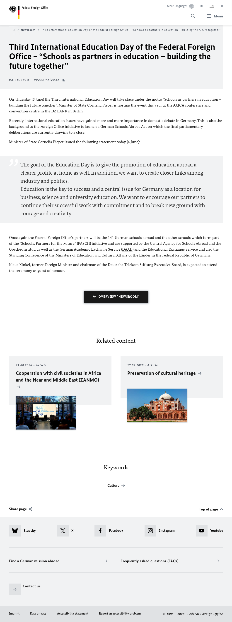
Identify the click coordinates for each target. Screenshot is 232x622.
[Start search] (192, 13)
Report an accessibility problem (120, 613)
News (11, 29)
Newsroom (28, 29)
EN (212, 6)
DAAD (127, 249)
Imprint (14, 613)
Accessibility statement (72, 613)
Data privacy (38, 613)
